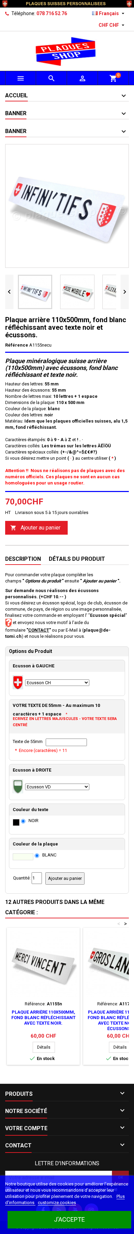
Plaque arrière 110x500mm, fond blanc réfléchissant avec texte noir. (43, 1017)
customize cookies (57, 1202)
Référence (16, 345)
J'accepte (69, 1219)
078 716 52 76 (51, 13)
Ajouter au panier (35, 527)
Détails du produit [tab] (77, 559)
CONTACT (38, 630)
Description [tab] (23, 559)
